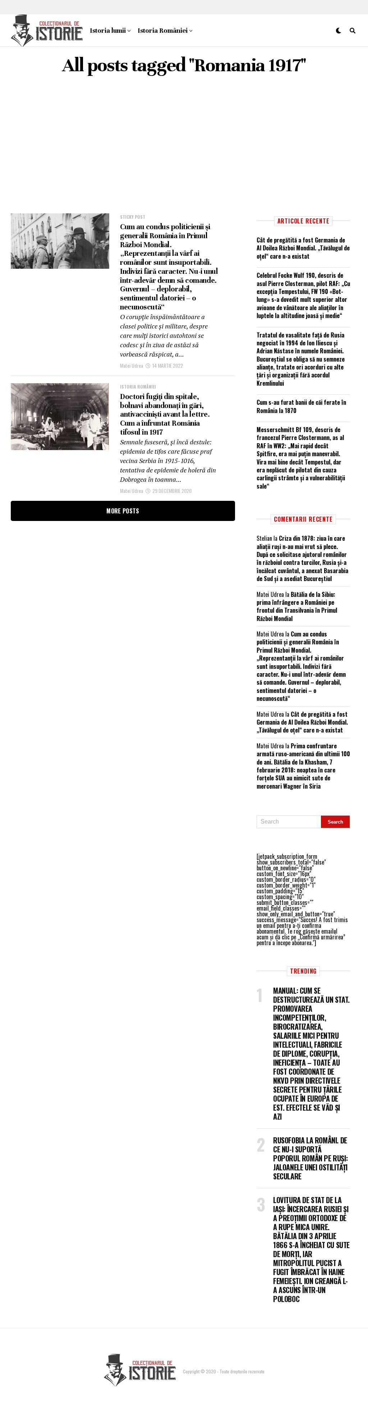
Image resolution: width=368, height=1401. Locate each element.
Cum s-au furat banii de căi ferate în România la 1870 (301, 406)
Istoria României (163, 30)
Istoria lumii (108, 30)
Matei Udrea (131, 365)
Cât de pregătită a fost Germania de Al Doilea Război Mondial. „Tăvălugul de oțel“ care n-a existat (303, 248)
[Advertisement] (184, 145)
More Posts (122, 511)
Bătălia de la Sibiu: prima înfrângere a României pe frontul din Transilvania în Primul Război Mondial (297, 606)
